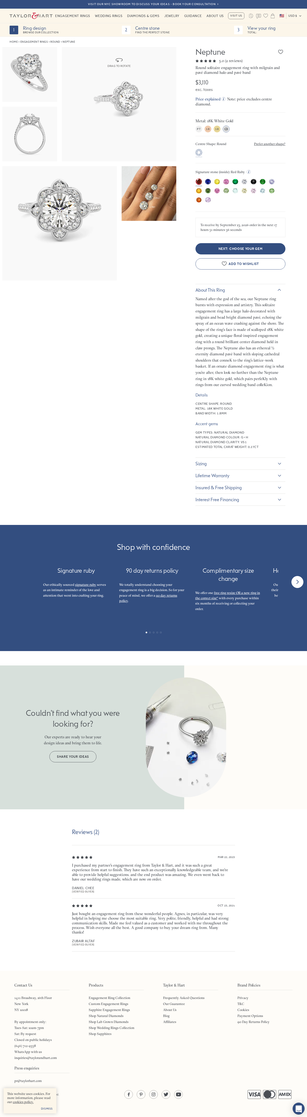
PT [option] (199, 129)
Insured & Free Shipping (218, 487)
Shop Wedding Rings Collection (111, 1028)
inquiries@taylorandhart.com (35, 1058)
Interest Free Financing (217, 499)
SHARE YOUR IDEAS (73, 757)
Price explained (208, 99)
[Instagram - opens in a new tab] (153, 1094)
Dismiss (47, 1108)
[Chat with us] (299, 1109)
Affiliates (169, 1022)
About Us (215, 16)
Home (14, 41)
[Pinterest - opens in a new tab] (141, 1094)
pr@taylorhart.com (28, 1081)
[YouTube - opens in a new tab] (178, 1094)
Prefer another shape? (269, 144)
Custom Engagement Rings (108, 1004)
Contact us (258, 16)
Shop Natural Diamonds (106, 1016)
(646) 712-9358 (25, 1046)
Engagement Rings (72, 16)
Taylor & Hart (31, 15)
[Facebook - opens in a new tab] (128, 1094)
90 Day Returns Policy (253, 1022)
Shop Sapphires (100, 1034)
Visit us (236, 15)
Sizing (201, 463)
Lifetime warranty (212, 475)
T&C (240, 1004)
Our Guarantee (174, 1004)
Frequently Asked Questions (184, 998)
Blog (166, 1016)
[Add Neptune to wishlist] (280, 52)
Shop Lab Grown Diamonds (109, 1022)
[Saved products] (265, 16)
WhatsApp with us (28, 1052)
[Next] (297, 582)
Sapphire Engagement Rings (109, 1010)
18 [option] (208, 129)
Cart (272, 16)
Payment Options (250, 1016)
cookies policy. (23, 1102)
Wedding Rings (108, 16)
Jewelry (171, 16)
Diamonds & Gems (143, 16)
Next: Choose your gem (240, 249)
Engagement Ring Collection (109, 998)
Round (55, 41)
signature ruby (85, 584)
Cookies (243, 1010)
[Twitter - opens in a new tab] (166, 1094)
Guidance (193, 16)
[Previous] (10, 582)
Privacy (242, 998)
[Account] (250, 16)
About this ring (210, 290)
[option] (198, 153)
